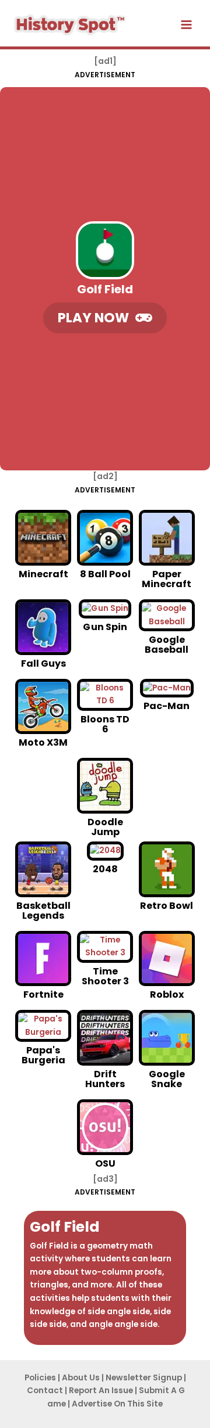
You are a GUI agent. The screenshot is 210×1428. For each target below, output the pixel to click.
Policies (40, 1377)
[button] (105, 318)
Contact (45, 1390)
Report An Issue (101, 1390)
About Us (81, 1377)
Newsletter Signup (144, 1377)
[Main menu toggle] (186, 25)
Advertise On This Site (117, 1403)
